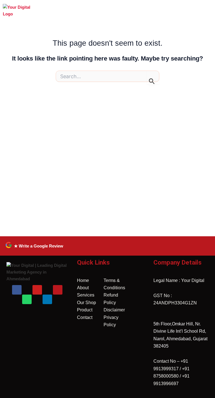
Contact (84, 317)
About (83, 287)
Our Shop (86, 302)
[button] (123, 7)
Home (83, 280)
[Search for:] (107, 77)
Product (84, 309)
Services (85, 295)
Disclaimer (114, 309)
